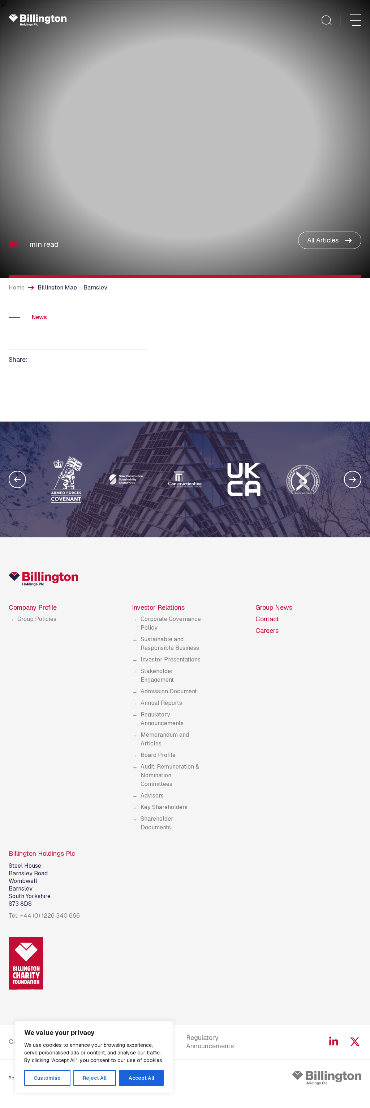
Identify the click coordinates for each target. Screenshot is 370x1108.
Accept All (141, 1078)
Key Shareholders (164, 807)
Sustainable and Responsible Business (170, 643)
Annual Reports (161, 703)
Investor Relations (158, 607)
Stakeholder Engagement (157, 675)
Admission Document (169, 691)
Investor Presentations (171, 659)
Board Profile (158, 755)
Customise (47, 1078)
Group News (273, 607)
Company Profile (33, 607)
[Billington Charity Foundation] (26, 963)
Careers (267, 630)
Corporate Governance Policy (171, 623)
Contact (267, 619)
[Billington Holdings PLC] (326, 1078)
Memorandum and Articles (165, 739)
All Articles (323, 240)
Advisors (152, 795)
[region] (93, 1057)
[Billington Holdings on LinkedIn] (333, 1042)
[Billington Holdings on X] (355, 1042)
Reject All (95, 1078)
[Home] (37, 20)
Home (17, 287)
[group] (67, 479)
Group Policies (36, 619)
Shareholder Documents (157, 823)
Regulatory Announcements (162, 719)
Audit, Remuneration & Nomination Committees (170, 775)
